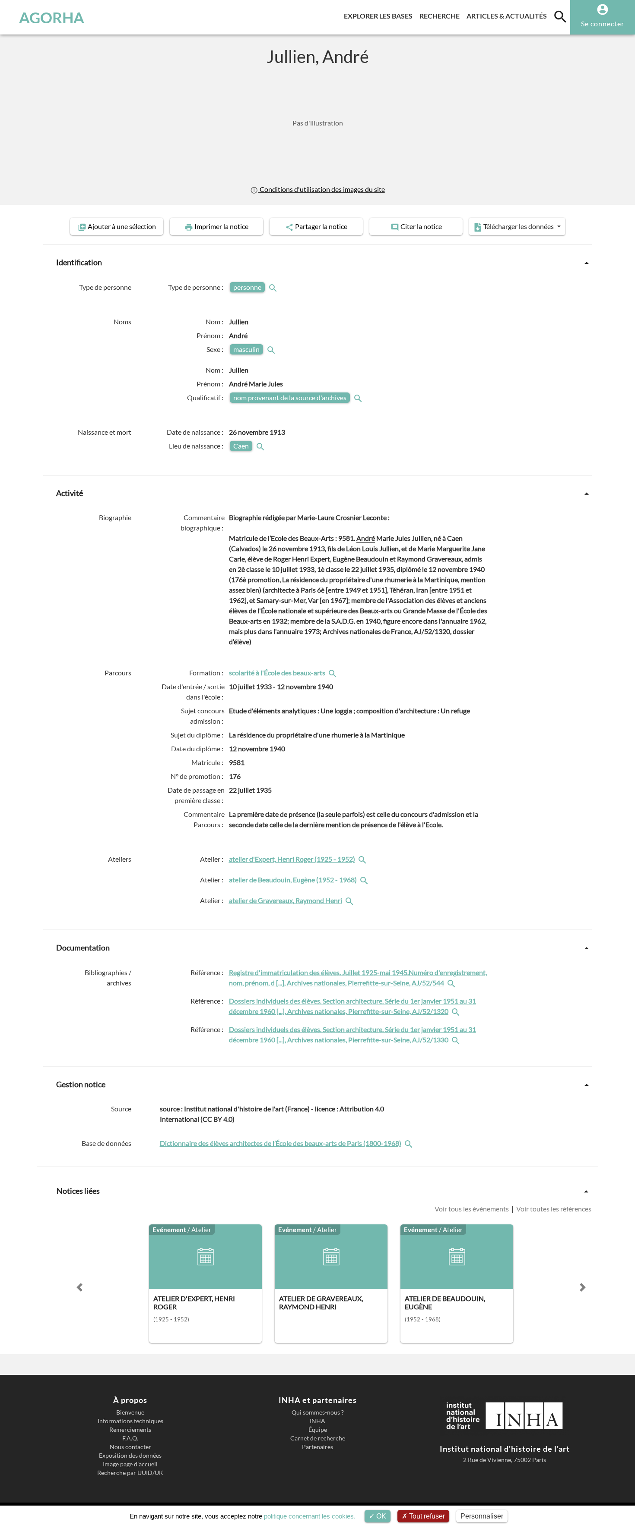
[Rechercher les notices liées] (333, 672)
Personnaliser (481, 1516)
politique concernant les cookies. (310, 1516)
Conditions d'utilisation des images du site (321, 189)
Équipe (317, 1430)
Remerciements (130, 1430)
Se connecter (602, 23)
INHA (317, 1421)
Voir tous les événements (472, 1209)
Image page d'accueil (130, 1464)
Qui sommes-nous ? (318, 1412)
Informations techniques (130, 1421)
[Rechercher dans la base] (409, 1143)
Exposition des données (130, 1455)
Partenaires (317, 1447)
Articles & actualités (508, 15)
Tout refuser (426, 1516)
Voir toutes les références (553, 1209)
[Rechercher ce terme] (274, 287)
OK (380, 1516)
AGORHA (51, 17)
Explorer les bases (380, 15)
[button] (79, 1287)
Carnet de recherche (317, 1438)
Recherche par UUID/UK (130, 1473)
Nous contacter (130, 1447)
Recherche (441, 15)
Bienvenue (130, 1412)
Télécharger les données (518, 226)
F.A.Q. (130, 1438)
